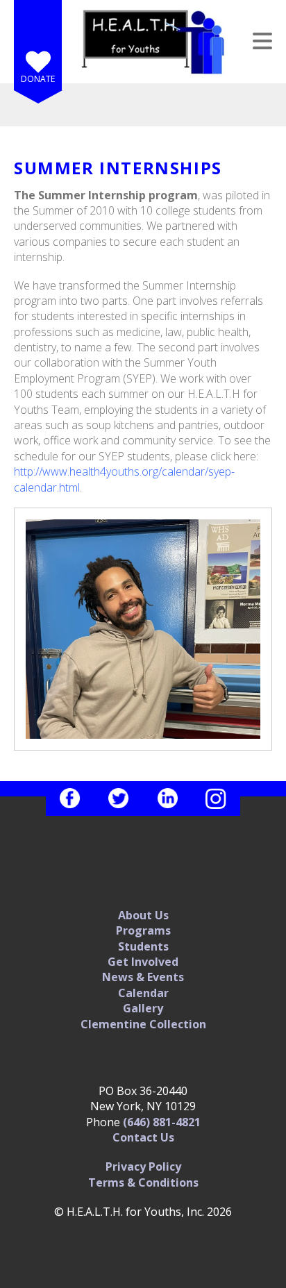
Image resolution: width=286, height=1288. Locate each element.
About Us (143, 915)
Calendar (143, 993)
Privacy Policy (143, 1166)
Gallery (143, 1008)
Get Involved (143, 961)
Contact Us (143, 1137)
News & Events (143, 977)
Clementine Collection (143, 1024)
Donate (38, 79)
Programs (143, 930)
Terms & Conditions (143, 1182)
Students (143, 946)
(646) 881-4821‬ (162, 1122)
